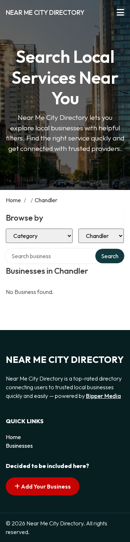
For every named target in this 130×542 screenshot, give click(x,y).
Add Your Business (45, 486)
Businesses (19, 445)
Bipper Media (103, 395)
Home (13, 200)
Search (109, 256)
